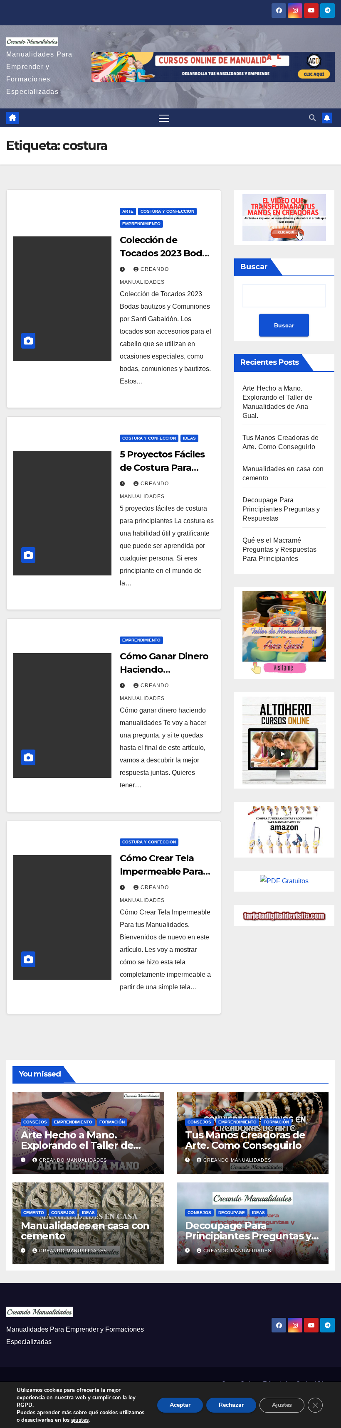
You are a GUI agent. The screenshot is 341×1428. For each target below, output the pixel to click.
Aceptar (180, 1405)
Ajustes (282, 1405)
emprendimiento (141, 223)
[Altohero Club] (284, 739)
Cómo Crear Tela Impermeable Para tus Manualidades (161, 871)
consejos (35, 1122)
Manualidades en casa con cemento (85, 1230)
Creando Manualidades (73, 1160)
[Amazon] (284, 829)
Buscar (254, 266)
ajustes (80, 1420)
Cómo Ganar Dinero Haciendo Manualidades (164, 669)
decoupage (231, 1212)
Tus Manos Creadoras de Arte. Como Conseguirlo (245, 1140)
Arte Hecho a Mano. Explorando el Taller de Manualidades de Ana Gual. (87, 1145)
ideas (189, 438)
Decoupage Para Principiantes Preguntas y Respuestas (281, 509)
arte (127, 211)
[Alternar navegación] (164, 117)
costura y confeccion (167, 211)
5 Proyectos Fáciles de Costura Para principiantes (162, 468)
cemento (33, 1212)
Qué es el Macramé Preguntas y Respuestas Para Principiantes (279, 549)
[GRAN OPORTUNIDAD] (284, 217)
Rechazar (231, 1405)
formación (112, 1122)
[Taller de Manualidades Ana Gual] (284, 632)
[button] (312, 117)
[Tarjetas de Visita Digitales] (284, 881)
